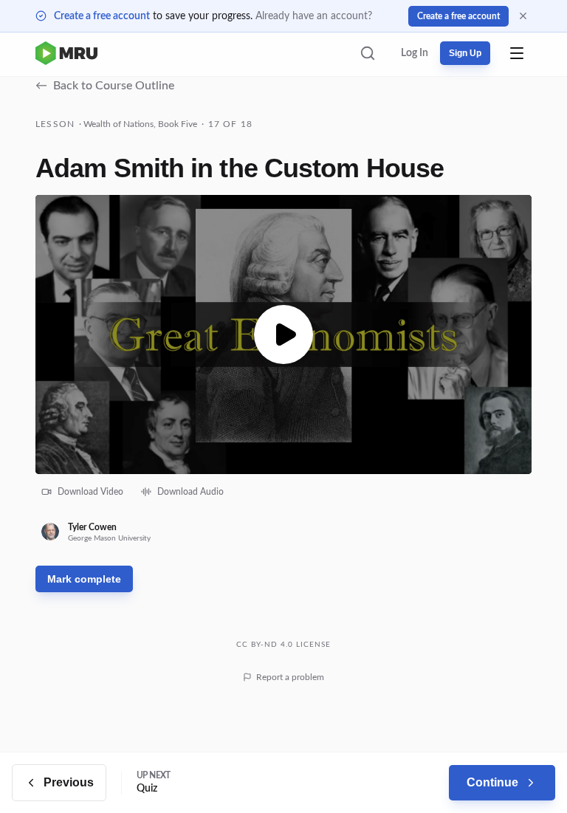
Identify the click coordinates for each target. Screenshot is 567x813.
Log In (414, 53)
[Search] (368, 53)
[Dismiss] (523, 15)
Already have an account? (313, 16)
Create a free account (102, 16)
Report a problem (290, 677)
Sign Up (465, 53)
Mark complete (84, 579)
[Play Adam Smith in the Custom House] (283, 334)
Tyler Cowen (92, 527)
